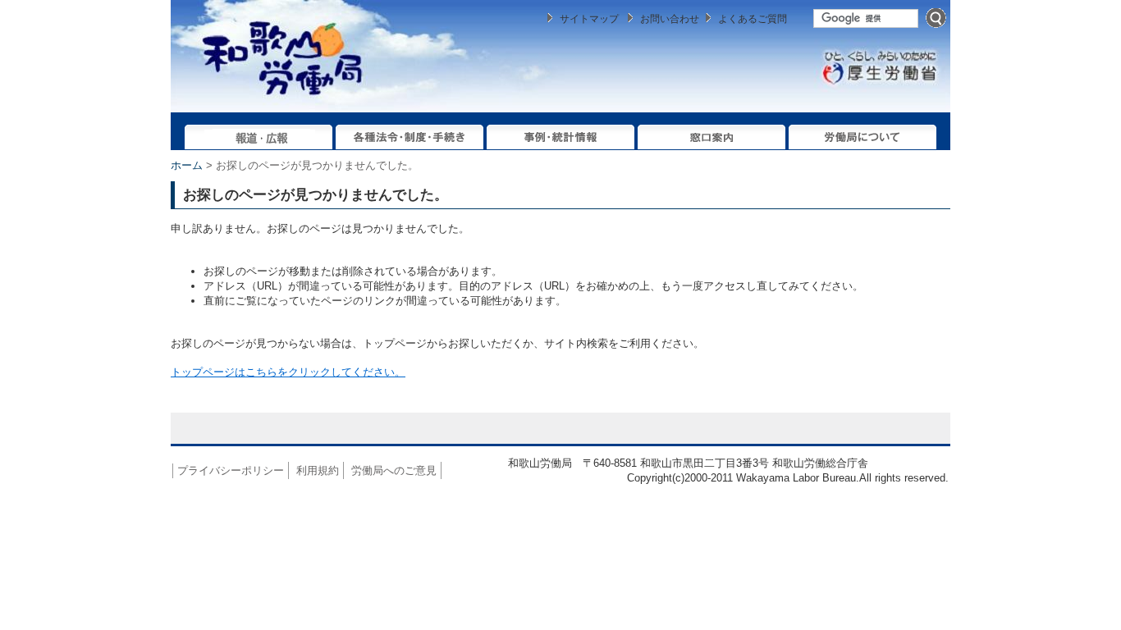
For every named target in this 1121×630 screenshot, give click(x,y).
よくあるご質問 (752, 19)
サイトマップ (589, 19)
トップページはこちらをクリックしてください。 (288, 372)
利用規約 (317, 470)
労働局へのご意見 (394, 470)
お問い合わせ (669, 19)
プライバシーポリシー (230, 470)
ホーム (187, 165)
